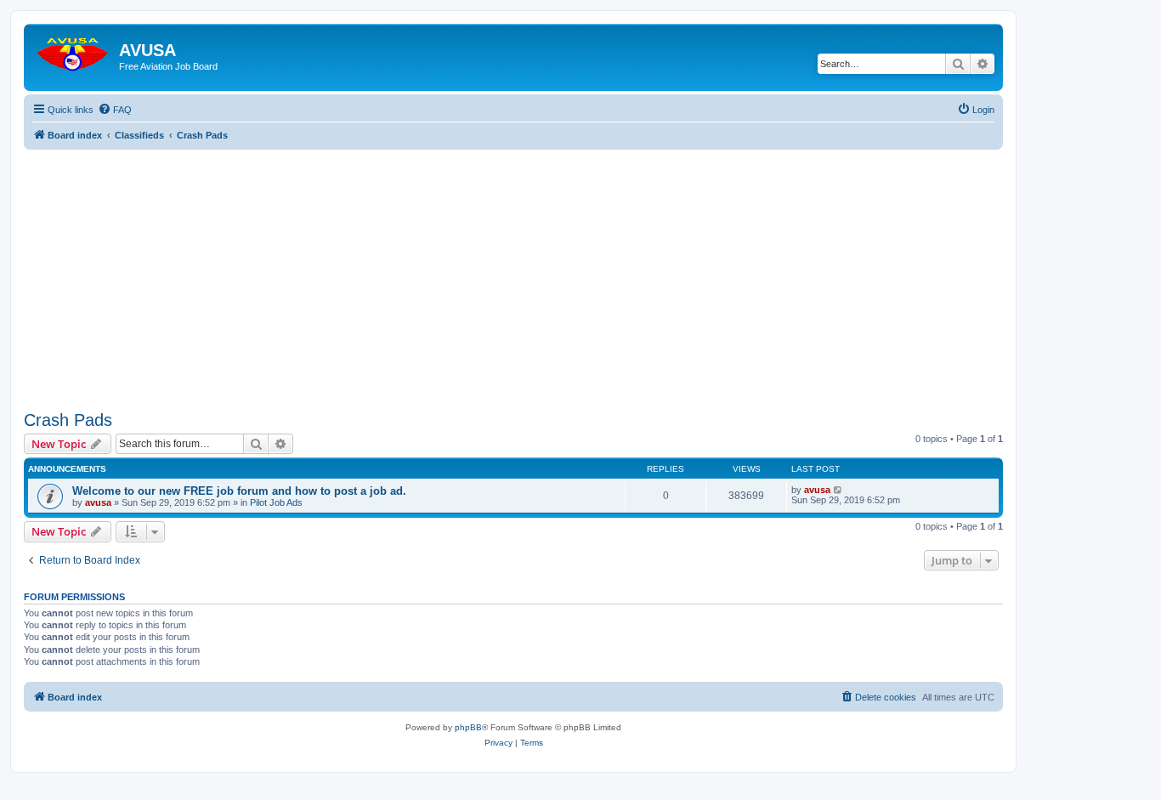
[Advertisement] (513, 269)
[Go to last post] (838, 490)
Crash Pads (68, 420)
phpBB (468, 727)
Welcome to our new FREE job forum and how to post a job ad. (239, 491)
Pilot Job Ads (276, 502)
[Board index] (73, 50)
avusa (98, 502)
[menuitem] (115, 109)
